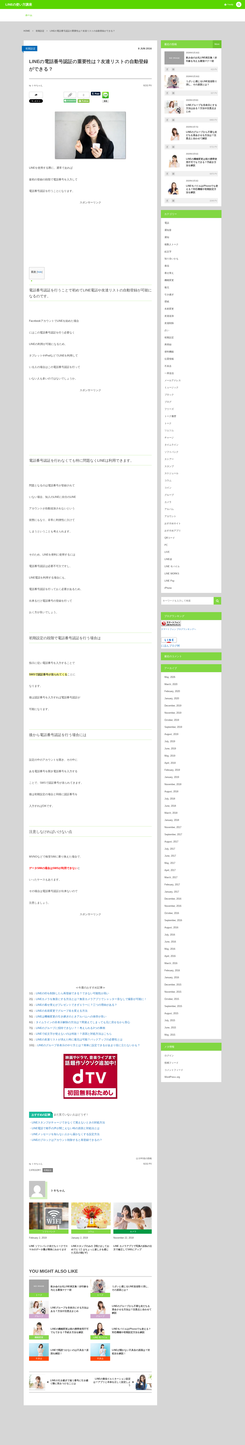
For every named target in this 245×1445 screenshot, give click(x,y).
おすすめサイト (172, 523)
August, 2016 (171, 927)
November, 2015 (172, 991)
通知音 (167, 230)
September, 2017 (173, 834)
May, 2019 (169, 755)
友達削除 (169, 323)
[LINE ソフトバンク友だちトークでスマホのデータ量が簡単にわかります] (49, 1215)
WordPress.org (172, 1077)
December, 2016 (172, 898)
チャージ (169, 437)
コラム (167, 480)
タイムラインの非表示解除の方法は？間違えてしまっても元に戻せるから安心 (83, 1022)
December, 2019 (172, 705)
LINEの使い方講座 (18, 4)
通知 (166, 237)
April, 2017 (170, 870)
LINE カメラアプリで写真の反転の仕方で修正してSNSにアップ (132, 1248)
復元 (166, 287)
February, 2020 (172, 691)
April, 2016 (170, 956)
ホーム (28, 15)
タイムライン (171, 444)
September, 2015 (173, 1006)
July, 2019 (169, 741)
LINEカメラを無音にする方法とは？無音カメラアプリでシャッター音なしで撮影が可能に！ (91, 999)
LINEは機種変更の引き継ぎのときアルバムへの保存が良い (71, 1016)
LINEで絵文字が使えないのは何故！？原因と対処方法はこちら (74, 1033)
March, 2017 (170, 877)
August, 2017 (171, 841)
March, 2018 (170, 813)
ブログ (167, 401)
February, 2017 (172, 884)
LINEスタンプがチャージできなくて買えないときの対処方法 (68, 1122)
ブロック (169, 394)
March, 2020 (170, 684)
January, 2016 (171, 977)
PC (166, 545)
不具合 (39, 1359)
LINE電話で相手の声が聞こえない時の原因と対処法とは (66, 1128)
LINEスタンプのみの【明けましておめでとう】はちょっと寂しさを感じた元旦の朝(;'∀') (90, 1249)
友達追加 (169, 316)
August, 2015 (171, 1013)
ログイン (169, 1055)
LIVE (167, 552)
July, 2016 (169, 934)
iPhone (168, 588)
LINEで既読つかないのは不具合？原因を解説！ (70, 1352)
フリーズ (169, 409)
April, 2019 (170, 763)
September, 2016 (173, 920)
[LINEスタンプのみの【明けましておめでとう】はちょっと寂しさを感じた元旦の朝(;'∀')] (91, 1215)
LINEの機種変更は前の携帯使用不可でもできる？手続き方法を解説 (70, 1331)
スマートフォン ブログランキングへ (178, 629)
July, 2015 (169, 1020)
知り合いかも (171, 258)
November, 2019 (172, 712)
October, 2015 (171, 999)
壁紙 (166, 301)
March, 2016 (170, 963)
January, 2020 (171, 698)
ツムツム (169, 430)
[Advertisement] (90, 230)
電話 (166, 223)
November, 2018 (172, 784)
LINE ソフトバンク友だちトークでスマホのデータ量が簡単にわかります (48, 1248)
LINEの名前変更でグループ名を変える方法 (62, 1010)
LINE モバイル (100, 1337)
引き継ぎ (169, 294)
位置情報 (169, 359)
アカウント (170, 516)
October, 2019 (171, 720)
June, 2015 (170, 1027)
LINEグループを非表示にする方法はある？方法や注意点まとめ (70, 1309)
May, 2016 (169, 949)
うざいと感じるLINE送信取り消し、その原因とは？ (131, 1288)
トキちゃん (37, 85)
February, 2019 (172, 770)
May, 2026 (169, 677)
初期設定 (30, 48)
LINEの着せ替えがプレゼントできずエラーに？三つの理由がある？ (76, 1004)
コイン (167, 487)
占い (166, 330)
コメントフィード (173, 1070)
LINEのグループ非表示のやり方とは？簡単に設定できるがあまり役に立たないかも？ (88, 1045)
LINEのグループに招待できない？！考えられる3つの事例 (70, 1027)
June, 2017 (170, 855)
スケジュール (171, 473)
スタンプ (169, 466)
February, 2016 (172, 970)
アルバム (169, 509)
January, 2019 (171, 777)
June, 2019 (170, 748)
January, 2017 (171, 891)
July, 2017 (169, 848)
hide (39, 272)
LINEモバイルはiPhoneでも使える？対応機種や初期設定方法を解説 (131, 1331)
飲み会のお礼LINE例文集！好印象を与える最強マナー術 (70, 1288)
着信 (166, 265)
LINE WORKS (171, 573)
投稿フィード (171, 1062)
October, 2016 (171, 913)
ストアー (169, 459)
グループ (39, 1316)
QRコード (169, 537)
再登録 (167, 344)
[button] (238, 5)
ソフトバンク (171, 452)
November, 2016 (172, 906)
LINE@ (168, 559)
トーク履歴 (170, 416)
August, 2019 (171, 734)
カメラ (167, 502)
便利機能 (169, 351)
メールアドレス (172, 380)
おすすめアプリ (172, 530)
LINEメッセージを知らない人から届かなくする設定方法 (66, 1134)
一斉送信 (169, 373)
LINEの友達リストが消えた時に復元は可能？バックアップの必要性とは (79, 1039)
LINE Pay (169, 580)
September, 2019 (173, 727)
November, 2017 (172, 827)
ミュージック (171, 387)
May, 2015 (169, 1034)
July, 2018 (169, 798)
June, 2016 (170, 941)
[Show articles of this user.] (37, 1189)
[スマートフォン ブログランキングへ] (171, 622)
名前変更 (169, 308)
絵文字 (167, 251)
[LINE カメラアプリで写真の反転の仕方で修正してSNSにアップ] (133, 1215)
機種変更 (39, 1337)
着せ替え (169, 273)
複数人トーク (171, 244)
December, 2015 (172, 984)
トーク (39, 1295)
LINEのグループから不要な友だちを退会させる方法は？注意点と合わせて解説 (132, 1309)
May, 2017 (169, 863)
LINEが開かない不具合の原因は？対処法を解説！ (131, 1352)
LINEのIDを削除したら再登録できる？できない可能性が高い (72, 993)
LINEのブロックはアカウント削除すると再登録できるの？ (67, 1139)
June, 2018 (170, 806)
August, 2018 (171, 791)
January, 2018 (171, 820)
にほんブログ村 (170, 645)
